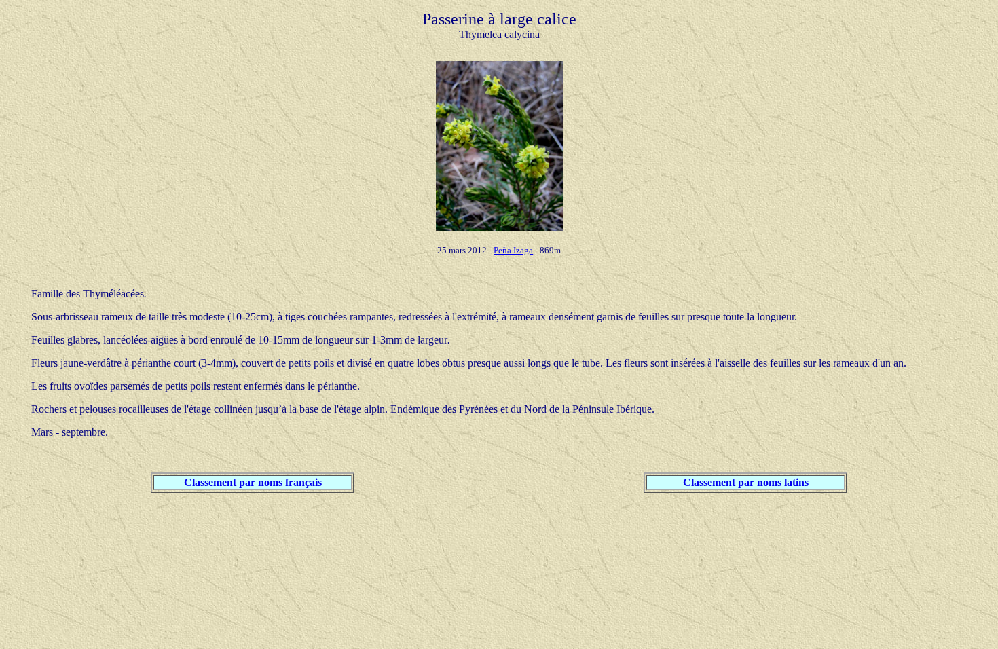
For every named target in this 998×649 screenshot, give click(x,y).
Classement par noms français (253, 482)
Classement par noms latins (746, 482)
